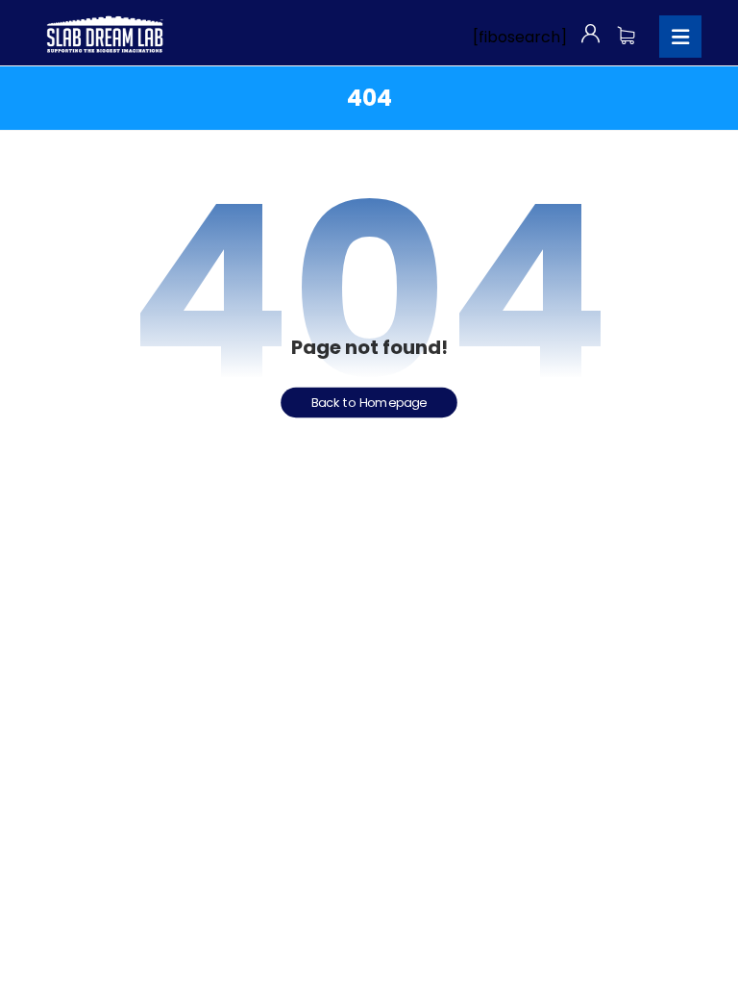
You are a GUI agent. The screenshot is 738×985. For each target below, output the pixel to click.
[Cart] (626, 33)
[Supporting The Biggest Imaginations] (104, 35)
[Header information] (590, 33)
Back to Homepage (369, 402)
